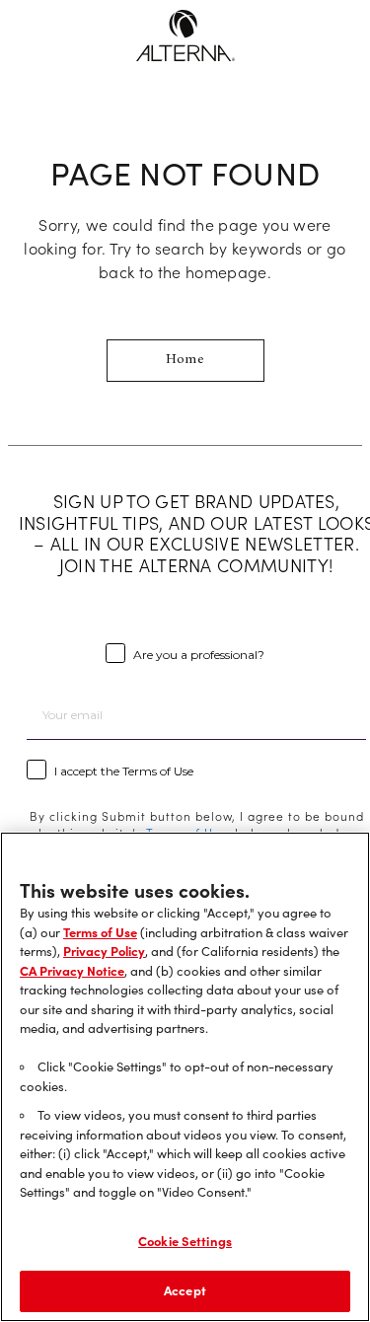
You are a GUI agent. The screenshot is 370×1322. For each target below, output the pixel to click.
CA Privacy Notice (72, 971)
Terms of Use (100, 932)
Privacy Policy (104, 951)
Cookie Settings (185, 1241)
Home (185, 360)
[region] (185, 1077)
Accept (185, 1290)
